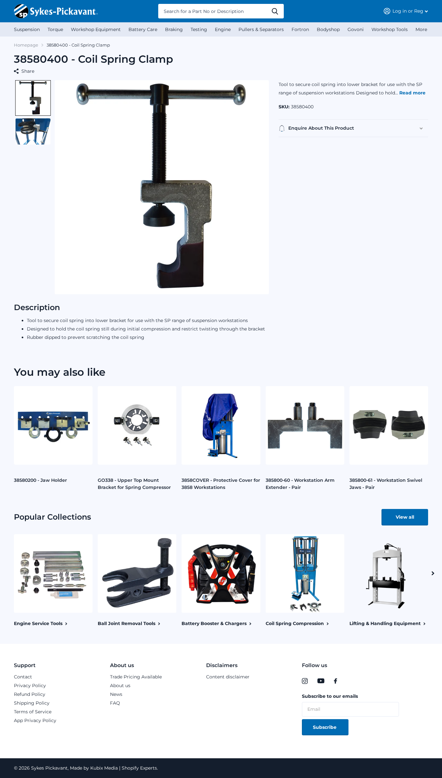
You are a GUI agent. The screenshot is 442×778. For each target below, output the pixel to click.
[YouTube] (320, 681)
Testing (199, 29)
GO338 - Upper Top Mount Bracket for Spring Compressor (134, 483)
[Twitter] (349, 681)
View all (405, 517)
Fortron (300, 29)
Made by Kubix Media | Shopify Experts (113, 768)
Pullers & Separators (261, 29)
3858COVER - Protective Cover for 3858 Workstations (221, 483)
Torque (55, 29)
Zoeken (275, 11)
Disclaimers (222, 665)
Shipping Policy (32, 703)
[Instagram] (305, 681)
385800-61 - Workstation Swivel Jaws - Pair (385, 483)
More (421, 29)
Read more (412, 93)
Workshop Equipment (96, 29)
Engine (223, 29)
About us (122, 665)
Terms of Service (32, 712)
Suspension (27, 29)
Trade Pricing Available (136, 677)
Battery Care (142, 29)
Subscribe (325, 727)
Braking (174, 29)
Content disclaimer (227, 677)
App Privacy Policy (35, 720)
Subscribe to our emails (330, 696)
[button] (33, 98)
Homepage (26, 45)
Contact (23, 677)
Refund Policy (29, 694)
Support (25, 665)
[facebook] (335, 681)
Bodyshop (328, 29)
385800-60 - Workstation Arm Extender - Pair (300, 483)
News (116, 694)
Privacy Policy (30, 685)
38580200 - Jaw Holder (40, 480)
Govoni (356, 29)
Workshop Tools (389, 29)
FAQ (115, 703)
